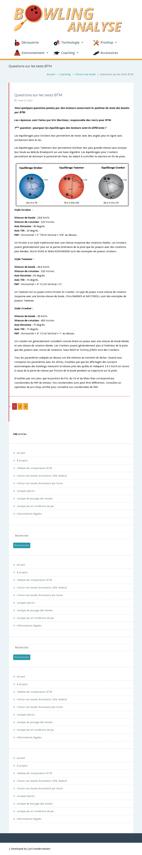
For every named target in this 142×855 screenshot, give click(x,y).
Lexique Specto (26, 490)
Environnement (33, 53)
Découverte (30, 42)
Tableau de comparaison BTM (34, 468)
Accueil (51, 74)
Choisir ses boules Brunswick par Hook (40, 483)
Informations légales (29, 513)
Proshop (107, 42)
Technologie (70, 42)
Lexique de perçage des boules (35, 498)
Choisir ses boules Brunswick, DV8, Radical (42, 475)
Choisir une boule (85, 74)
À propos (22, 460)
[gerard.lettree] (9, 93)
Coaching (68, 53)
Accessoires (109, 53)
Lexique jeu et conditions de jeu (35, 506)
